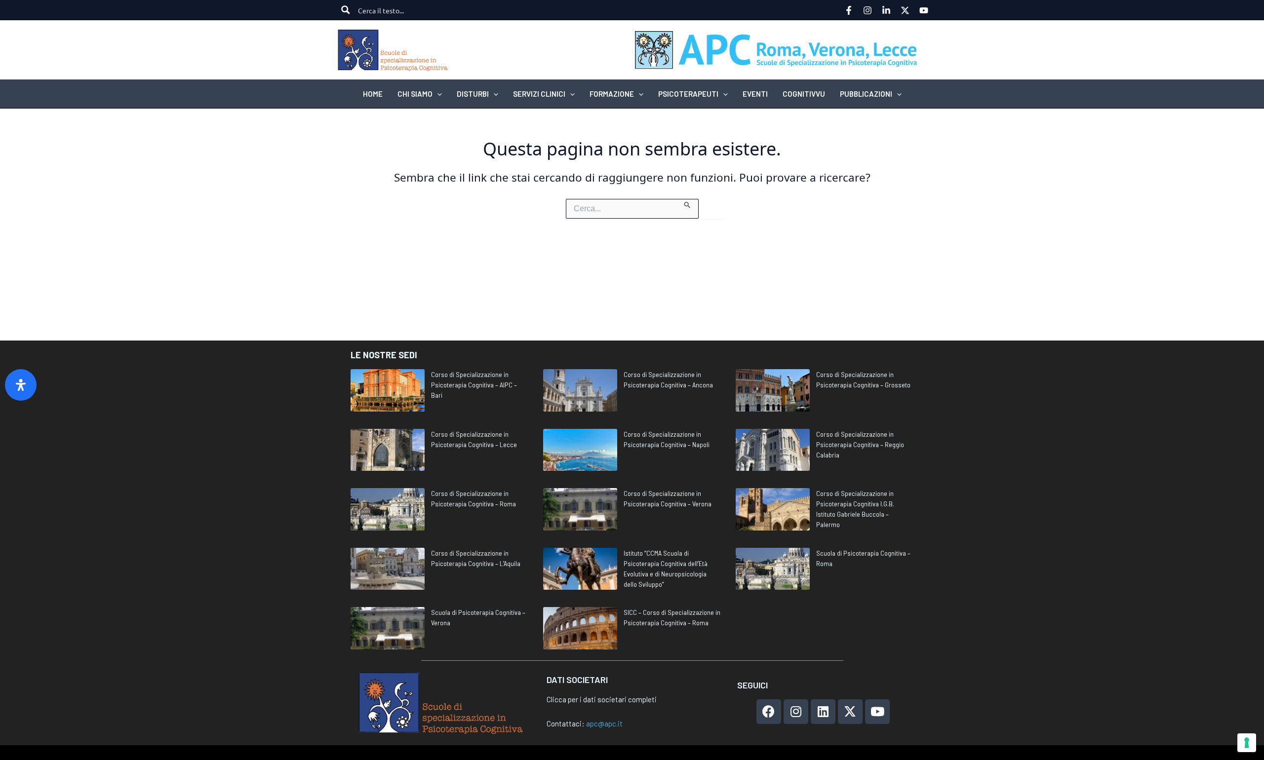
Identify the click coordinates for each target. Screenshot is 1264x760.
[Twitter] (905, 10)
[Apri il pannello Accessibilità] (21, 385)
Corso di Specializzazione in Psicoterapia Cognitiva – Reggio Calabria (860, 444)
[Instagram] (867, 10)
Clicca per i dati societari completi (602, 699)
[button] (437, 93)
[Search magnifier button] (346, 10)
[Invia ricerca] (687, 204)
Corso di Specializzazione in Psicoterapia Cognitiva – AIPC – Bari (474, 384)
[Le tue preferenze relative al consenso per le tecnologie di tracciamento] (1246, 742)
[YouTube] (923, 10)
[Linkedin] (886, 10)
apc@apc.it (604, 723)
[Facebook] (848, 10)
